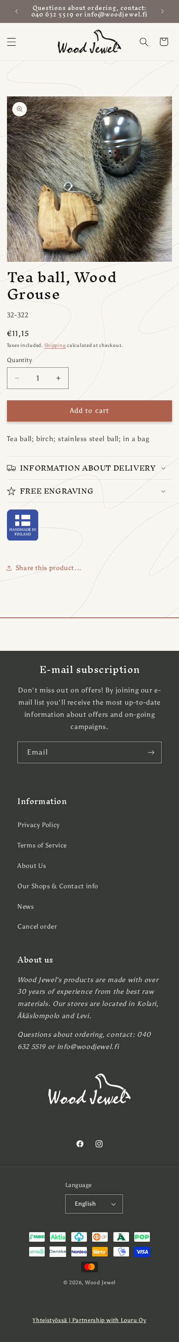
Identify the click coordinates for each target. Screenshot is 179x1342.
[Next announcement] (162, 11)
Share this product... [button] (49, 568)
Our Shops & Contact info (57, 886)
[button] (11, 42)
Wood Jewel (100, 1282)
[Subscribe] (151, 752)
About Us (31, 866)
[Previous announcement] (16, 11)
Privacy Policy (38, 825)
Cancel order (37, 926)
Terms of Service (42, 845)
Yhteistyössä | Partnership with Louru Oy (89, 1320)
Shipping (55, 345)
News (25, 906)
